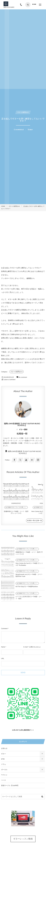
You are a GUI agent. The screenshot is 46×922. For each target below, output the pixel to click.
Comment (4, 628)
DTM (2, 759)
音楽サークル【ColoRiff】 (10, 785)
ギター (3, 754)
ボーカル (4, 769)
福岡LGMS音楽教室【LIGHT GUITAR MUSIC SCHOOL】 (24, 452)
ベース (3, 780)
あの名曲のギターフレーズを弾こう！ (16, 507)
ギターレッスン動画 (23, 839)
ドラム (3, 764)
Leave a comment (9, 379)
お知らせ (4, 748)
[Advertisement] (23, 235)
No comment (23, 377)
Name (3, 647)
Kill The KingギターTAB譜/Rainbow (27, 586)
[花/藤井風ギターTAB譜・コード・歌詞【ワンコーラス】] (16, 492)
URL (2, 658)
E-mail (25, 647)
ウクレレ (4, 775)
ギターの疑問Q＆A (16, 371)
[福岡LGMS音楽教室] (6, 4)
